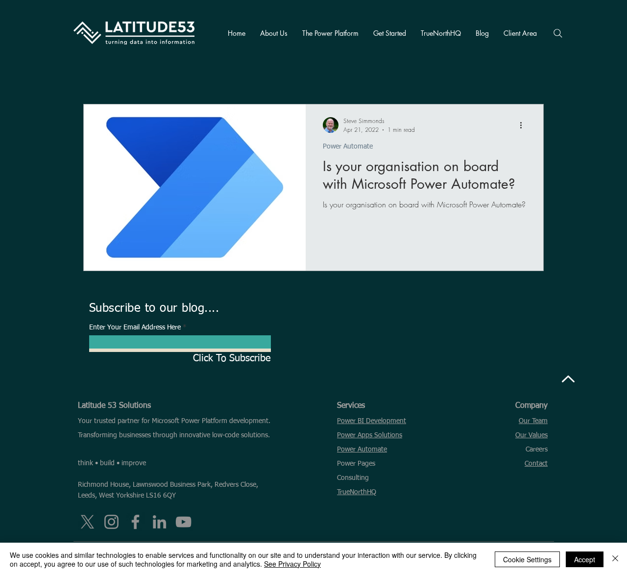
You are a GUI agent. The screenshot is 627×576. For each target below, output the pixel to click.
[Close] (615, 559)
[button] (274, 33)
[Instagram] (111, 521)
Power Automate (348, 146)
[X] (87, 521)
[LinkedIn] (159, 521)
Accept (584, 559)
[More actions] (524, 125)
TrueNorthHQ (356, 492)
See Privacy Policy (292, 564)
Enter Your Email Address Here (135, 327)
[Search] (558, 33)
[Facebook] (135, 521)
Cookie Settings (527, 559)
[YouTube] (183, 521)
